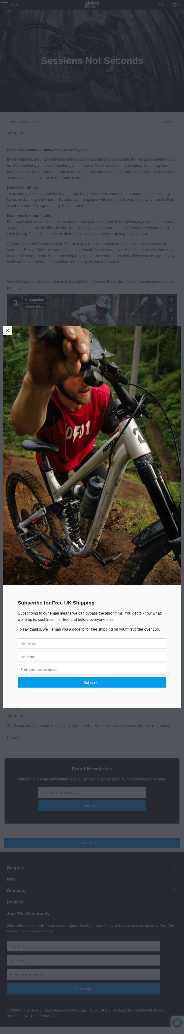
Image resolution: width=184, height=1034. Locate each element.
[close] (7, 330)
